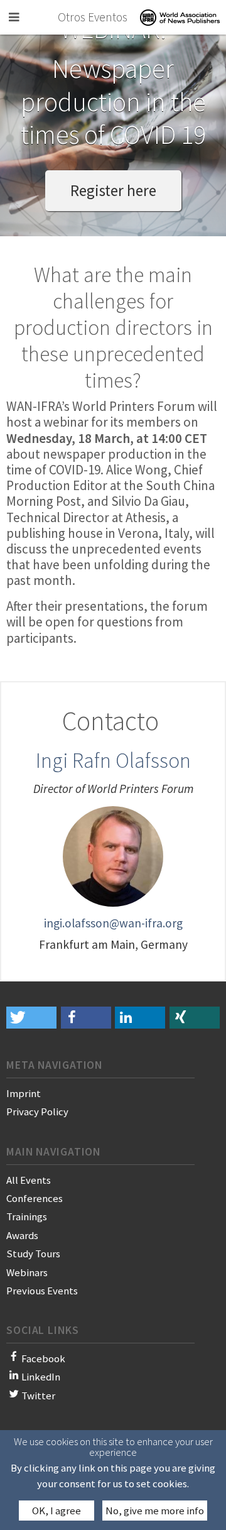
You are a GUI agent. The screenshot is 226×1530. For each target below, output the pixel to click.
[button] (31, 1018)
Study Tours (33, 1253)
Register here (113, 190)
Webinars (27, 1272)
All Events (28, 1180)
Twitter (38, 1395)
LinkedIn (40, 1377)
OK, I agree (56, 1510)
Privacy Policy (37, 1111)
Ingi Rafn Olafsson (113, 760)
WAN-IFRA (180, 17)
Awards (22, 1235)
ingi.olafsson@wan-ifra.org (113, 923)
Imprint (23, 1093)
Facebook (43, 1358)
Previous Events (42, 1291)
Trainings (26, 1216)
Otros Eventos (92, 17)
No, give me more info (154, 1510)
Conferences (34, 1198)
